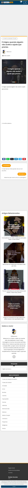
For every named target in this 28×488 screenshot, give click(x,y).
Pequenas (4, 422)
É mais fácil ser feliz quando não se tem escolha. (12, 170)
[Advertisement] (14, 21)
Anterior (7, 165)
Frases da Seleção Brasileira (9, 379)
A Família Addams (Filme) (10, 38)
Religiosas (4, 425)
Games (4, 402)
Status (4, 428)
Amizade (4, 386)
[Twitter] (12, 159)
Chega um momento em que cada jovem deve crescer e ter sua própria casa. (14, 318)
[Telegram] (20, 159)
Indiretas (4, 405)
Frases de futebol (6, 382)
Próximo (21, 174)
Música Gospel (6, 415)
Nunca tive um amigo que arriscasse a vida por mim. (14, 265)
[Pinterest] (24, 159)
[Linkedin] (16, 159)
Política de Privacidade (14, 470)
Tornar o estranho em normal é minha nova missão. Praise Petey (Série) (14, 291)
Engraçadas (5, 399)
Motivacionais (5, 409)
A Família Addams (6, 123)
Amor (3, 389)
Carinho (4, 395)
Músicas (4, 412)
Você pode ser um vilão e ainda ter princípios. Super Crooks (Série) (14, 238)
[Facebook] (4, 159)
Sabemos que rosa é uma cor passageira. (15, 177)
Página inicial (11, 468)
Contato (10, 472)
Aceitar (14, 486)
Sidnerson (9, 51)
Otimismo (4, 418)
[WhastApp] (8, 159)
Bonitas (4, 392)
